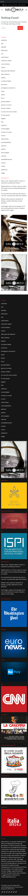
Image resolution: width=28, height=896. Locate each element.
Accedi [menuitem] (2, 1)
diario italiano (5, 74)
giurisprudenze (5, 101)
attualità (3, 47)
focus (2, 98)
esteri (2, 91)
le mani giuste (5, 115)
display (3, 77)
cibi (2, 54)
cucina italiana (5, 64)
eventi (3, 95)
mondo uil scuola (6, 132)
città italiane (4, 57)
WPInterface (11, 889)
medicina (4, 125)
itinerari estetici (5, 108)
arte (2, 43)
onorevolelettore (6, 142)
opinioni (3, 146)
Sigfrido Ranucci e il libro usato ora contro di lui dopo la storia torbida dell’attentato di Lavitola (14, 188)
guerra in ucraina (6, 105)
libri (2, 122)
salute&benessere (6, 159)
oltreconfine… (5, 139)
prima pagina (5, 152)
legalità (3, 118)
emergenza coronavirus (8, 88)
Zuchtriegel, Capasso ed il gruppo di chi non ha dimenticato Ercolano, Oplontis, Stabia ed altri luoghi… (13, 208)
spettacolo (4, 169)
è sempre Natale (6, 81)
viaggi (3, 173)
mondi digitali (5, 129)
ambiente (4, 40)
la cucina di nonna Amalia (9, 112)
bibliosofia (4, 50)
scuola (3, 166)
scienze (3, 163)
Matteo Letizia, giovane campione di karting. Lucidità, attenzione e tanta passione (12, 201)
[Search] (26, 10)
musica (3, 135)
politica (3, 149)
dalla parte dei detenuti (8, 71)
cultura (3, 67)
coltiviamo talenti (6, 60)
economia (4, 84)
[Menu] (2, 10)
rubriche (3, 156)
